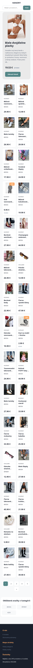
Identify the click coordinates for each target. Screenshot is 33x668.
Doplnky (6, 330)
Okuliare (21, 265)
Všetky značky (7, 650)
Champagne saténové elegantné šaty (23, 236)
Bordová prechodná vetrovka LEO (23, 533)
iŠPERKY (20, 273)
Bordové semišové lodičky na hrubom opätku (8, 236)
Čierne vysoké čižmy (23, 301)
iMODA (6, 107)
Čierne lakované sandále (22, 135)
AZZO (9, 612)
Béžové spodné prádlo (21, 102)
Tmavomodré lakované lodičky (9, 369)
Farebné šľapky (21, 168)
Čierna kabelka (21, 435)
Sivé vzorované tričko (8, 200)
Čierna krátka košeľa (21, 500)
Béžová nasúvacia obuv (8, 102)
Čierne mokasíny (8, 435)
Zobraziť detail (13, 74)
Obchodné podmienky (9, 637)
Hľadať (27, 8)
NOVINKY (6, 98)
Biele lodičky (9, 564)
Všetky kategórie (8, 647)
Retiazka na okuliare (8, 533)
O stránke (6, 634)
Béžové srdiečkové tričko (8, 168)
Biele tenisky (9, 134)
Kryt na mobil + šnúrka (23, 334)
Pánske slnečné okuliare (21, 269)
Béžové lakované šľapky (7, 269)
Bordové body (7, 301)
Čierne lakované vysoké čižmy (9, 500)
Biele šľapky (23, 466)
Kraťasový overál (22, 402)
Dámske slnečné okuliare (7, 467)
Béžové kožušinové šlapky (22, 200)
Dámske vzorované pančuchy (8, 334)
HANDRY (16, 2)
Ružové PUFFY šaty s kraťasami (23, 369)
